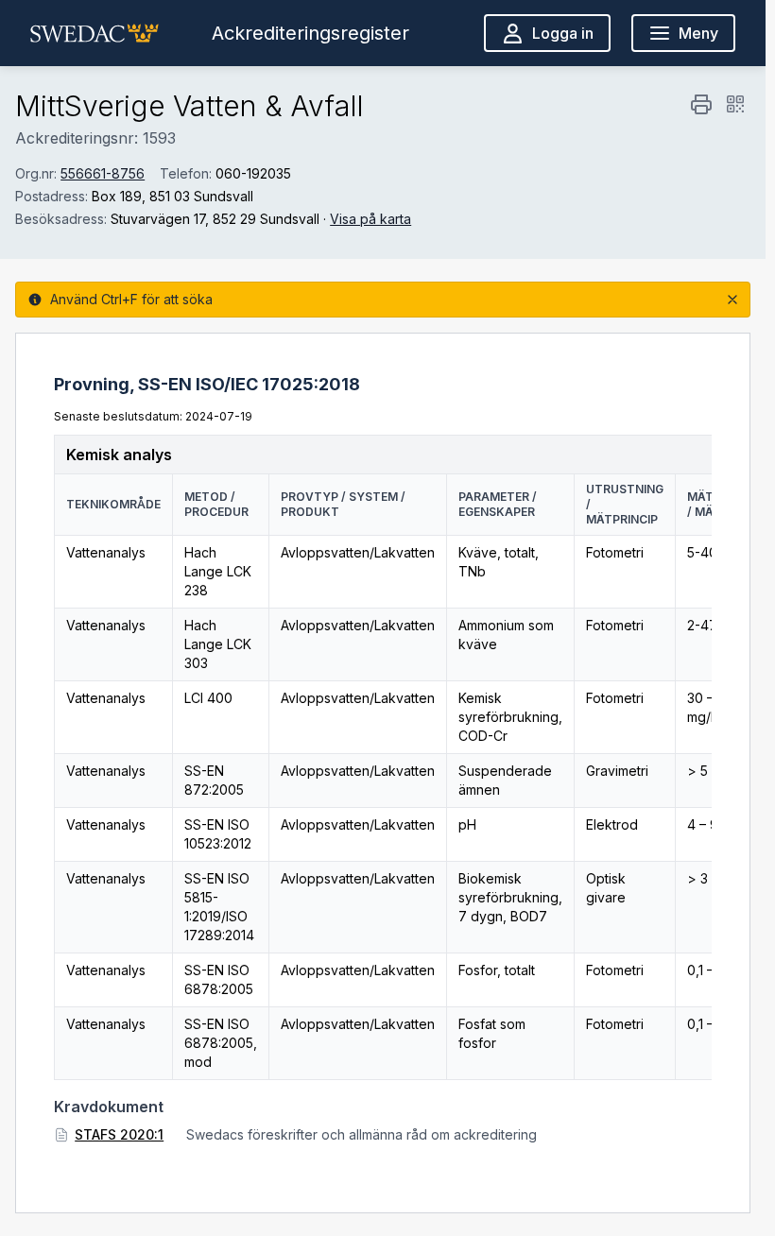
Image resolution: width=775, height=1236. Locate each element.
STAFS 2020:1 (119, 1134)
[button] (94, 33)
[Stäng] (732, 299)
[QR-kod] (735, 104)
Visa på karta (370, 219)
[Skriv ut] (701, 104)
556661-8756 (102, 173)
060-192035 (253, 173)
